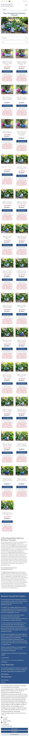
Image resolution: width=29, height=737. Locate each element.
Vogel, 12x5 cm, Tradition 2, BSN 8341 (7, 132)
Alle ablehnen (14, 731)
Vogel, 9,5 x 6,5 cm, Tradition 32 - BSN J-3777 (22, 306)
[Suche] (25, 9)
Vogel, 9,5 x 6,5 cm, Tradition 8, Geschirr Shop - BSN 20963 (22, 410)
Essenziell (5, 717)
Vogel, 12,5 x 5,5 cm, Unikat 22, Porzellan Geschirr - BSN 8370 (22, 98)
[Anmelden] (2, 1)
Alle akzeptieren (14, 729)
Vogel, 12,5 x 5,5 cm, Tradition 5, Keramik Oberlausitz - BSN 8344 (22, 63)
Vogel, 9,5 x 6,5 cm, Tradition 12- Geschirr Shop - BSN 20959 (22, 202)
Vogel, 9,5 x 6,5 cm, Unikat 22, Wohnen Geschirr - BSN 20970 (7, 479)
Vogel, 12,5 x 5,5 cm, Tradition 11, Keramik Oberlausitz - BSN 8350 (7, 63)
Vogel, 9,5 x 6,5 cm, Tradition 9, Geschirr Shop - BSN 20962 (7, 445)
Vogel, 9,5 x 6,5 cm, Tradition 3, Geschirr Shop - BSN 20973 (7, 306)
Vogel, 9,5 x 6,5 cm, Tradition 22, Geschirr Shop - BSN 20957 (7, 272)
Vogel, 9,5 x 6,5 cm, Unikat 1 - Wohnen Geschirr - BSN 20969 (22, 445)
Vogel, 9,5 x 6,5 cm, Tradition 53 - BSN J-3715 (22, 375)
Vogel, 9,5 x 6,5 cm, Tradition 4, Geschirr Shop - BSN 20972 (22, 341)
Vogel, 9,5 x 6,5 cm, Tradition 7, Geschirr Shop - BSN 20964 (7, 410)
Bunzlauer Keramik (22, 545)
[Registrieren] (5, 1)
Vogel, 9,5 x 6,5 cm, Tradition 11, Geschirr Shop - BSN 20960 (7, 202)
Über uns (3, 682)
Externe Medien (7, 720)
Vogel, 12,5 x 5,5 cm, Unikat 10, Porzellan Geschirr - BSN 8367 (7, 98)
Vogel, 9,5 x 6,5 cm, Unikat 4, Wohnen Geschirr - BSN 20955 (22, 479)
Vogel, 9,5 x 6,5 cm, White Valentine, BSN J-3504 (7, 514)
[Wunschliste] (7, 1)
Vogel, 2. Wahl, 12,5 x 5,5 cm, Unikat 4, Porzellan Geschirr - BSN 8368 (22, 133)
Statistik (5, 719)
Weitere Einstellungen (6, 726)
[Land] (9, 1)
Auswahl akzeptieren (14, 734)
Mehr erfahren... (5, 674)
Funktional (6, 724)
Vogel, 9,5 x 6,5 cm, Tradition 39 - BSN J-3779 (7, 341)
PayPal (5, 722)
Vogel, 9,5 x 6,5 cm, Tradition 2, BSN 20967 (7, 237)
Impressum (23, 709)
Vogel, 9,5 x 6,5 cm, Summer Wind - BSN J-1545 (21, 168)
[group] (7, 53)
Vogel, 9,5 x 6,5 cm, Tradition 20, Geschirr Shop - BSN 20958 (22, 237)
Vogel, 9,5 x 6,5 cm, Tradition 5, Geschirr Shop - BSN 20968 (7, 375)
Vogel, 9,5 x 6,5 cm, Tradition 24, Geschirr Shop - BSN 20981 (22, 272)
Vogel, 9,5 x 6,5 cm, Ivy (7, 166)
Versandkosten (4, 680)
